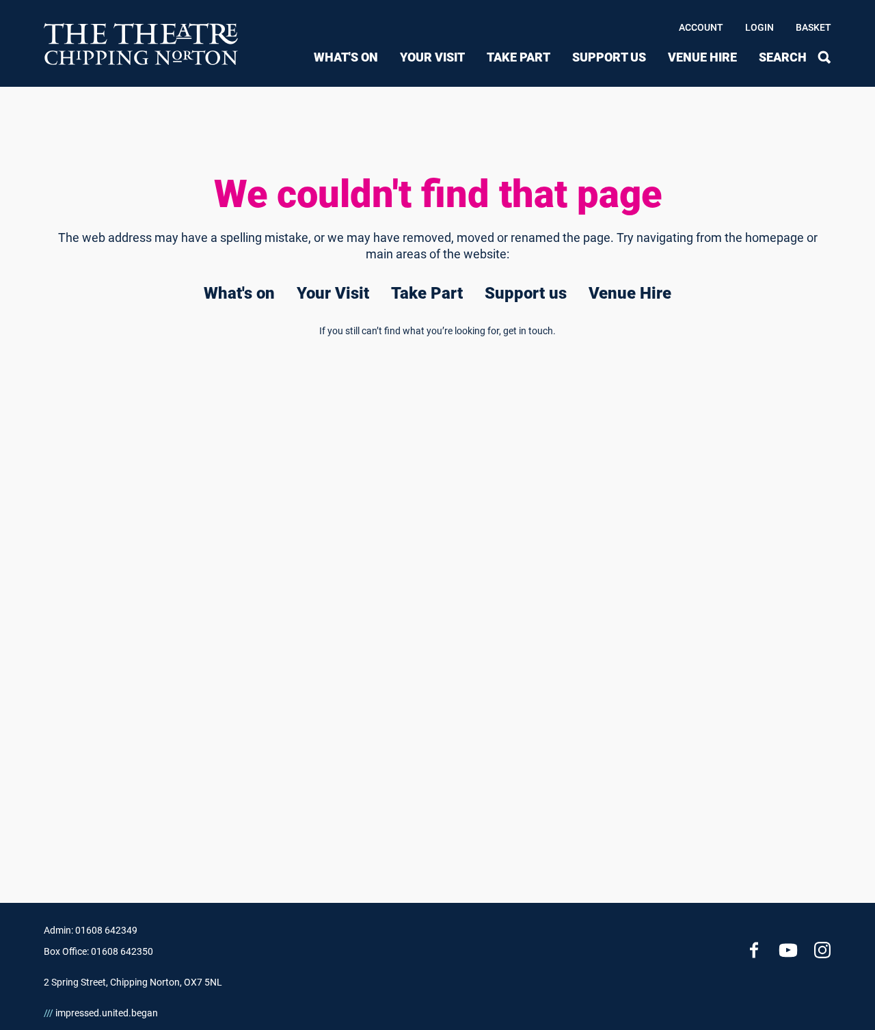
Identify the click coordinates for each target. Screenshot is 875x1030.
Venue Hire (702, 57)
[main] (437, 473)
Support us (609, 57)
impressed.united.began (101, 1012)
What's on (346, 57)
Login (759, 27)
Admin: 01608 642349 (90, 930)
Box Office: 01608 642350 (98, 951)
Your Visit (432, 57)
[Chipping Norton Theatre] (141, 43)
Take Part (518, 57)
